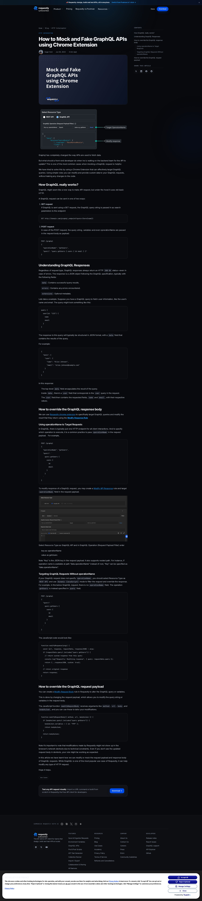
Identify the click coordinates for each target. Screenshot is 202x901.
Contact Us (124, 842)
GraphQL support (152, 846)
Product (57, 9)
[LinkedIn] (36, 847)
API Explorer (150, 849)
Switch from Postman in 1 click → (124, 2)
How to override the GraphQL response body (148, 41)
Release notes (151, 838)
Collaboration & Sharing (77, 865)
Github (148, 853)
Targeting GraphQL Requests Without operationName (150, 53)
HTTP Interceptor (59, 28)
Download (162, 9)
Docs (153, 9)
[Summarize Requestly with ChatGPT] (62, 824)
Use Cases (43, 778)
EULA (122, 853)
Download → (117, 791)
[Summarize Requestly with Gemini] (80, 824)
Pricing (69, 9)
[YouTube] (46, 847)
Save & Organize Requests (78, 838)
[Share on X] (136, 71)
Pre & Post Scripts (75, 849)
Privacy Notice (114, 881)
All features (72, 868)
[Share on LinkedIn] (141, 71)
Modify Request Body (64, 692)
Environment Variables (76, 842)
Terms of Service (100, 857)
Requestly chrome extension (62, 414)
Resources (102, 9)
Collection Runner (74, 857)
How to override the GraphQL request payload (147, 59)
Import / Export (74, 861)
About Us (123, 838)
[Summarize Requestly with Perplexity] (76, 824)
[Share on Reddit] (151, 71)
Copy (123, 217)
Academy (98, 849)
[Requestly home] (41, 9)
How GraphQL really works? (144, 33)
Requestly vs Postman (85, 9)
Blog (47, 28)
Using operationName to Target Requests (148, 47)
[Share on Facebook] (146, 71)
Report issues (151, 842)
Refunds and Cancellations (104, 861)
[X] (41, 847)
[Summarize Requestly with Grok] (71, 824)
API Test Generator (75, 853)
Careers (123, 846)
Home (40, 28)
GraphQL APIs (73, 846)
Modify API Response (103, 488)
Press (122, 849)
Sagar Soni (48, 52)
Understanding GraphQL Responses (147, 36)
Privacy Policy (9, 888)
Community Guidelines (128, 857)
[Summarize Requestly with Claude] (66, 824)
